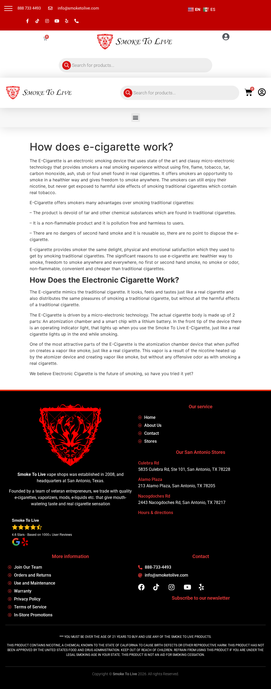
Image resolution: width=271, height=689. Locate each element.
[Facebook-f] (27, 21)
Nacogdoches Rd (154, 496)
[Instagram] (47, 21)
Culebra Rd (148, 463)
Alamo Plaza (150, 479)
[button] (8, 8)
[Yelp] (66, 21)
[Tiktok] (37, 21)
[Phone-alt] (76, 21)
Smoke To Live (125, 674)
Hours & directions (155, 512)
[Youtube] (57, 21)
